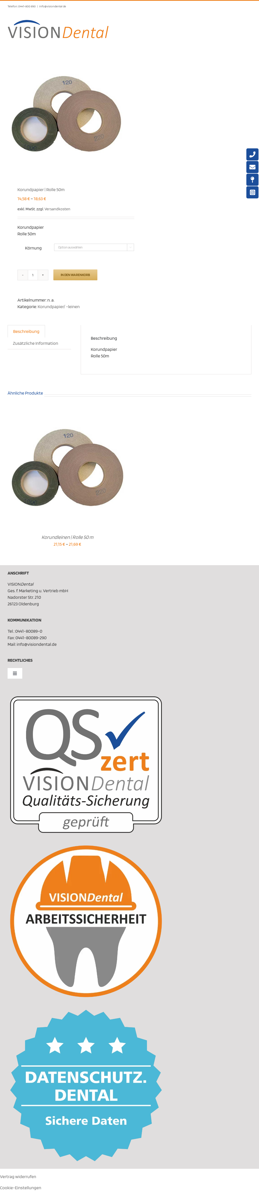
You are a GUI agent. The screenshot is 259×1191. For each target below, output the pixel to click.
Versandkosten (57, 208)
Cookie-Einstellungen (20, 1187)
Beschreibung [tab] (26, 331)
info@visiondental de (52, 6)
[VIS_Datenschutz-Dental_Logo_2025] (86, 1012)
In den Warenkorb (75, 275)
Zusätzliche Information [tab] (35, 343)
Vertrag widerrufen (18, 1176)
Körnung (33, 247)
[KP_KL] (66, 114)
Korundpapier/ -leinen (59, 306)
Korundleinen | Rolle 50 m (67, 537)
